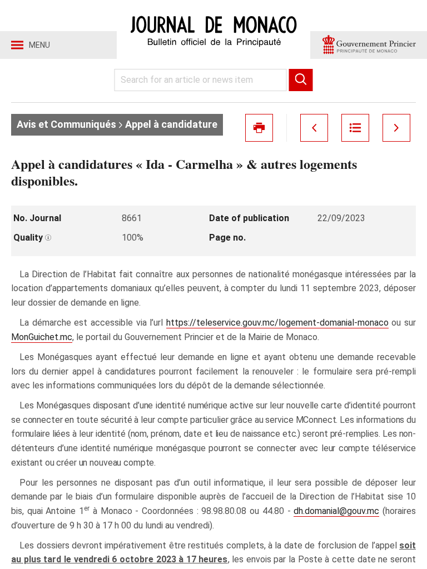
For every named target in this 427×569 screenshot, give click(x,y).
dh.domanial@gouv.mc (336, 511)
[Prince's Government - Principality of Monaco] (368, 45)
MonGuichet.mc (41, 337)
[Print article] (259, 128)
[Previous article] (314, 128)
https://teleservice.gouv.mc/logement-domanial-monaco (277, 322)
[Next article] (396, 128)
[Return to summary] (355, 128)
